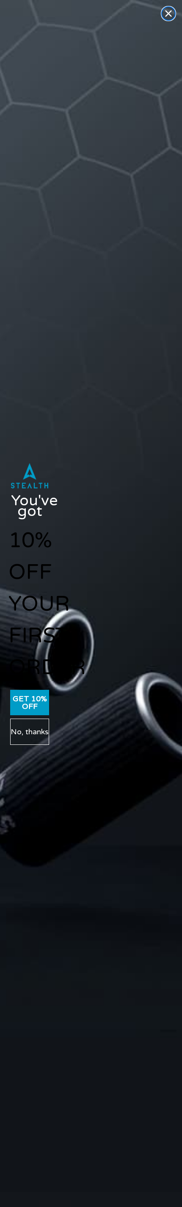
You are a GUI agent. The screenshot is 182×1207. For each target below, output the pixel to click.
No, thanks (30, 731)
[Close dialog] (168, 13)
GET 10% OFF (30, 702)
